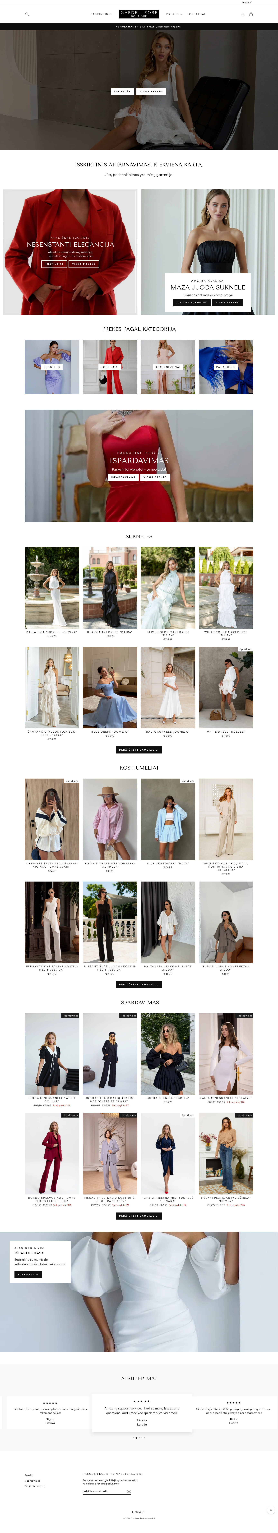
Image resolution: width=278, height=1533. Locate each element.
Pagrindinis (101, 14)
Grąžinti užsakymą (35, 1486)
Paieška (29, 1475)
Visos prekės (151, 91)
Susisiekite (28, 1274)
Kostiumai (54, 264)
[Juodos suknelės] (208, 252)
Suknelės (122, 91)
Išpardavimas (123, 477)
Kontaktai (196, 14)
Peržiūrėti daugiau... (139, 749)
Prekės (173, 14)
